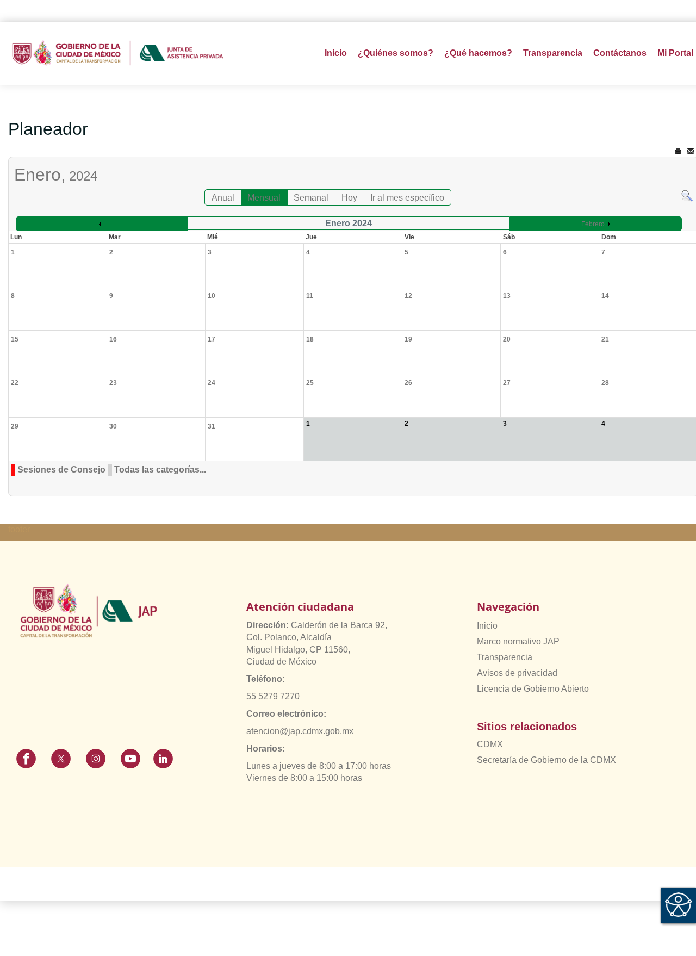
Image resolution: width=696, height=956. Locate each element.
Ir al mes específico (407, 197)
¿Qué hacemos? (478, 53)
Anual (223, 197)
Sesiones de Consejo (61, 469)
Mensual (264, 197)
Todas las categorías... (160, 469)
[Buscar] (687, 195)
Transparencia (504, 657)
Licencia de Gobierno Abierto (533, 688)
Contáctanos (620, 53)
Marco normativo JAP (518, 641)
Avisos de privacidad (517, 673)
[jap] (117, 53)
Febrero (593, 224)
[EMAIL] (690, 151)
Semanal (311, 197)
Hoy (349, 197)
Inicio (336, 53)
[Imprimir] (678, 151)
